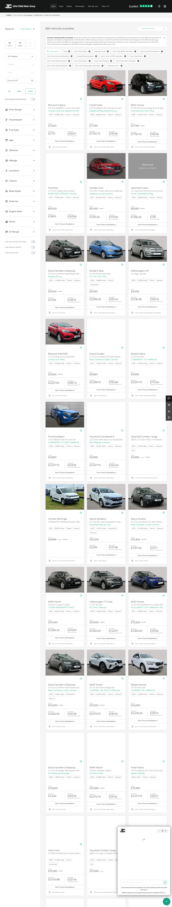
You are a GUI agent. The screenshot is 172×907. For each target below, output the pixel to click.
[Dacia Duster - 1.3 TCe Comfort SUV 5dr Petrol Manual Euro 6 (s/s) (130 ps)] (106, 331)
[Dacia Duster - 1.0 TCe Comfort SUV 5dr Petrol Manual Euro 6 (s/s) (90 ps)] (147, 497)
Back (9, 15)
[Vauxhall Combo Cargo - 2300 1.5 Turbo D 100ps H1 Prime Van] (106, 828)
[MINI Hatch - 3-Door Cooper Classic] (106, 745)
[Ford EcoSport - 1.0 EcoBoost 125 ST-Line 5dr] (65, 414)
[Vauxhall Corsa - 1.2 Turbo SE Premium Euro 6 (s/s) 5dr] (147, 166)
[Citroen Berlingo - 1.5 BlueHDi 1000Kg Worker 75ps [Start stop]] (65, 497)
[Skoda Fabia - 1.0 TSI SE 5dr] (147, 331)
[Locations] (159, 6)
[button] (69, 51)
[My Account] (165, 6)
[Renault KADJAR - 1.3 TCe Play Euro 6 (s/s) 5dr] (65, 331)
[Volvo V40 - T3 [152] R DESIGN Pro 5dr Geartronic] (65, 828)
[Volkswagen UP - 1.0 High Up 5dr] (147, 249)
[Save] (81, 99)
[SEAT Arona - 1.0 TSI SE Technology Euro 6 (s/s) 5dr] (147, 83)
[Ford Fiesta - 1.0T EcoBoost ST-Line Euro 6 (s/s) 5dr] (106, 83)
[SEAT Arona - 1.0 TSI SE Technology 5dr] (106, 662)
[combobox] (20, 56)
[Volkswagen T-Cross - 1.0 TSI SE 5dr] (106, 580)
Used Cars (38, 15)
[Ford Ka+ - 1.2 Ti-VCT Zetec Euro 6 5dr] (65, 166)
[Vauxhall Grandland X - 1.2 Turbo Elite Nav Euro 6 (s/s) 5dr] (106, 414)
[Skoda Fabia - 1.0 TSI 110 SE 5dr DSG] (106, 249)
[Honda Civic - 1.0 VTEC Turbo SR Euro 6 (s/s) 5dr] (106, 166)
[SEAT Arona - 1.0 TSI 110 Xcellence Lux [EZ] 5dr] (147, 580)
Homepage (28, 15)
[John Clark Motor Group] (20, 6)
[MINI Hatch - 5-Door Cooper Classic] (65, 580)
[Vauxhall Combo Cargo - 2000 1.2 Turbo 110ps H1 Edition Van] (147, 414)
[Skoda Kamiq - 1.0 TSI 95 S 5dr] (147, 662)
